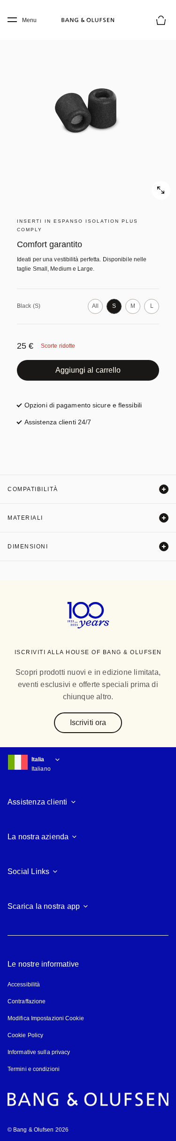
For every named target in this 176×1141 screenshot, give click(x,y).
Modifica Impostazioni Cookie (46, 1018)
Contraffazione (27, 1001)
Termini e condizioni (34, 1069)
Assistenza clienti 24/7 (57, 422)
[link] (88, 370)
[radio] (95, 306)
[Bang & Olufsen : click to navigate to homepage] (88, 20)
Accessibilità (24, 984)
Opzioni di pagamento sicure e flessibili (83, 405)
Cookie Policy (25, 1035)
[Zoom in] (88, 111)
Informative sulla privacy (39, 1052)
